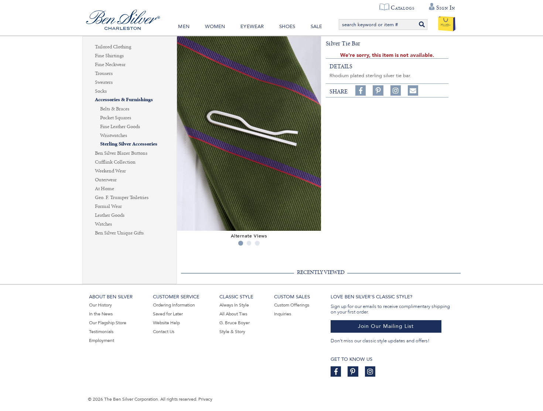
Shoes (287, 26)
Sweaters (104, 82)
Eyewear (252, 26)
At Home (104, 188)
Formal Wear (108, 206)
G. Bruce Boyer (234, 323)
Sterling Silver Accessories (128, 144)
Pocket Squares (115, 117)
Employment (101, 340)
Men (183, 26)
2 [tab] (249, 243)
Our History (100, 305)
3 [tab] (257, 243)
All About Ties (233, 314)
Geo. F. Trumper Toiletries (121, 197)
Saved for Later (168, 314)
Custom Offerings (291, 305)
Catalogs (402, 8)
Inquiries (282, 314)
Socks (101, 91)
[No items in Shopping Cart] (447, 22)
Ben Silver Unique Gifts (119, 233)
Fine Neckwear (110, 64)
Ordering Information (174, 305)
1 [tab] (240, 243)
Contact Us (163, 332)
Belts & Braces (114, 109)
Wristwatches (113, 135)
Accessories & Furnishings (124, 99)
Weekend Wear (110, 171)
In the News (101, 314)
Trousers (104, 73)
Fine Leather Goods (120, 126)
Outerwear (106, 179)
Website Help (166, 323)
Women (215, 26)
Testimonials (101, 332)
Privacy (205, 399)
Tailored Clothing (113, 46)
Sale (316, 26)
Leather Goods (109, 215)
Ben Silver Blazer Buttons (121, 153)
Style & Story (232, 332)
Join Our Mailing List (386, 326)
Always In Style (234, 305)
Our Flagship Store (107, 323)
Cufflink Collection (115, 162)
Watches (103, 224)
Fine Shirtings (109, 55)
